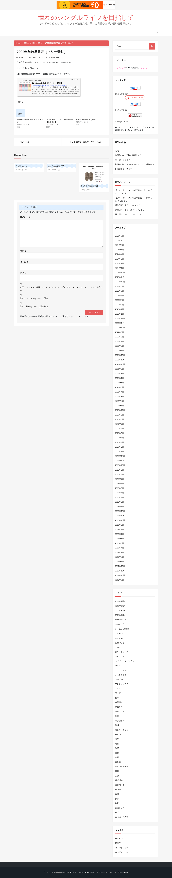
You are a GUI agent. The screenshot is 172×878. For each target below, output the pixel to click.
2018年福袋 (120, 601)
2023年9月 (119, 286)
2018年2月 (119, 557)
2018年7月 (119, 534)
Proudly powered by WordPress (83, 872)
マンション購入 (121, 684)
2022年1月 (119, 351)
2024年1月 (119, 268)
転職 (117, 799)
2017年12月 (120, 566)
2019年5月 (119, 488)
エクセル (119, 633)
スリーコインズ (121, 652)
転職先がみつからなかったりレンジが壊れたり (135, 164)
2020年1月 (119, 451)
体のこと (119, 707)
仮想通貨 (119, 702)
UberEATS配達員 (122, 629)
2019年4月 (119, 493)
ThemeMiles (123, 872)
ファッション (120, 670)
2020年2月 (119, 447)
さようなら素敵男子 (56, 166)
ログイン (119, 838)
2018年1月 (119, 562)
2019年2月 (119, 502)
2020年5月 (119, 433)
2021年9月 (119, 369)
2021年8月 (119, 373)
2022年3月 (119, 341)
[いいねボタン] (19, 102)
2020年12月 (120, 410)
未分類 (118, 762)
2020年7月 (119, 424)
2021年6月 (119, 383)
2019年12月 (120, 456)
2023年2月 (119, 309)
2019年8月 (119, 474)
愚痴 (117, 744)
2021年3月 (119, 396)
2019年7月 (119, 479)
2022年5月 (119, 337)
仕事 (117, 698)
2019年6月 (119, 483)
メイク (118, 688)
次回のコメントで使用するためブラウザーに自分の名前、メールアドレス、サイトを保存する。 (61, 288)
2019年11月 (120, 461)
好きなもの (120, 721)
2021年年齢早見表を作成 (86, 120)
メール (24, 262)
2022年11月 (120, 323)
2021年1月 (119, 406)
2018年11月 (120, 516)
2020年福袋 (120, 610)
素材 (117, 771)
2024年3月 (119, 259)
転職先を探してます (123, 169)
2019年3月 (119, 497)
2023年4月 (119, 300)
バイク (118, 665)
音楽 (117, 812)
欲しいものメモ (121, 766)
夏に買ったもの (121, 214)
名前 (23, 251)
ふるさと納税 (120, 675)
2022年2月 (119, 346)
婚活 (117, 725)
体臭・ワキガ (120, 711)
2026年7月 (119, 236)
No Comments (54, 57)
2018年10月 (120, 520)
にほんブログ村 (121, 94)
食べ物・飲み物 (121, 817)
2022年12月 (120, 318)
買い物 (118, 789)
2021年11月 (120, 360)
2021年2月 (119, 401)
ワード (118, 693)
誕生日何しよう (121, 205)
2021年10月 (120, 364)
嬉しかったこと (121, 730)
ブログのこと (120, 679)
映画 (117, 757)
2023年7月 (119, 291)
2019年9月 (119, 470)
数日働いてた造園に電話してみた (129, 155)
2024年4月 (119, 254)
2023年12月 (120, 272)
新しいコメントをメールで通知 (34, 298)
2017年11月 (120, 571)
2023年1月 (119, 314)
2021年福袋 (120, 615)
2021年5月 (119, 387)
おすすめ (119, 638)
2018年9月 (119, 525)
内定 (117, 151)
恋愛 (117, 739)
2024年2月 (119, 263)
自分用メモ (120, 785)
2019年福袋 (120, 606)
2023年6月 (119, 295)
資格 (117, 794)
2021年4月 (119, 392)
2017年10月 (120, 575)
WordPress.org (121, 852)
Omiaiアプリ (120, 624)
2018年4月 (119, 548)
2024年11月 (120, 240)
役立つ (118, 734)
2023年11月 (120, 277)
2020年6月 (119, 428)
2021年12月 (120, 355)
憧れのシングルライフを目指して (86, 18)
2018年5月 (119, 543)
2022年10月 (120, 328)
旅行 (117, 748)
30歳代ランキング (122, 122)
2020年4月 (119, 438)
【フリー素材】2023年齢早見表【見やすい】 (134, 190)
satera (20, 57)
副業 (117, 716)
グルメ (118, 647)
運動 (117, 803)
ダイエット (120, 656)
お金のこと (120, 643)
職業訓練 (119, 780)
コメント (25, 217)
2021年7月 (119, 378)
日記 (42, 57)
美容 (117, 776)
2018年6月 (119, 539)
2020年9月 (119, 415)
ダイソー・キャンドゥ (124, 661)
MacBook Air (120, 620)
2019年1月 (119, 506)
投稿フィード (120, 843)
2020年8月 (119, 419)
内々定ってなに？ (23, 166)
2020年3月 (119, 442)
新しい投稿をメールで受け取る (34, 306)
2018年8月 (119, 529)
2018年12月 (120, 511)
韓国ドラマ (120, 808)
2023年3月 (119, 305)
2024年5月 (119, 250)
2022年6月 (119, 332)
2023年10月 (120, 282)
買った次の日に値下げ (89, 186)
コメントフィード (122, 848)
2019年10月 (120, 465)
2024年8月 (119, 245)
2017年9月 (119, 580)
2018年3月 (119, 552)
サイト (23, 273)
